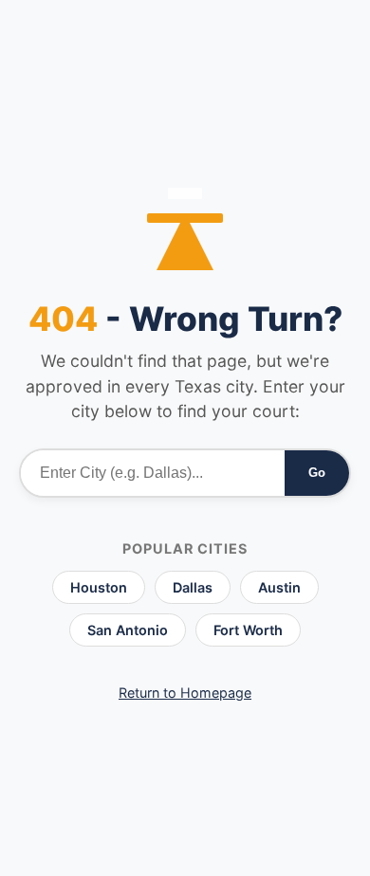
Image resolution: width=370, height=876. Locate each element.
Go (316, 472)
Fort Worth (248, 630)
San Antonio (127, 630)
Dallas (193, 587)
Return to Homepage (185, 692)
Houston (98, 587)
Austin (279, 587)
